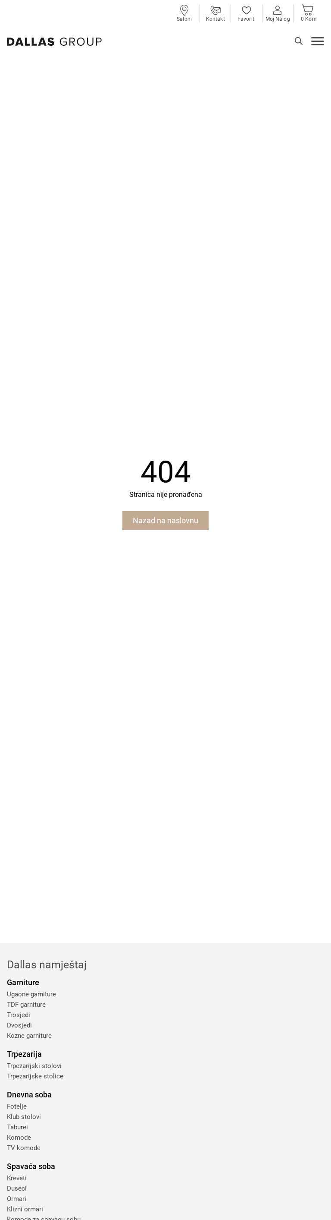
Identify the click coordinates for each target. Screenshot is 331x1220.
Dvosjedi (19, 1025)
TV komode (24, 1148)
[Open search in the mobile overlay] (298, 41)
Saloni (184, 19)
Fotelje (17, 1106)
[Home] (54, 42)
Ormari (16, 1199)
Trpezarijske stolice (35, 1076)
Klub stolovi (24, 1117)
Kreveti (17, 1178)
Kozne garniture (29, 1036)
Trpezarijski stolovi (34, 1066)
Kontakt (215, 19)
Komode (19, 1137)
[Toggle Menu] (317, 42)
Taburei (17, 1127)
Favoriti (246, 19)
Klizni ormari (25, 1209)
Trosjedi (18, 1015)
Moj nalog (277, 19)
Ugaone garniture (31, 994)
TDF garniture (26, 1004)
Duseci (17, 1188)
